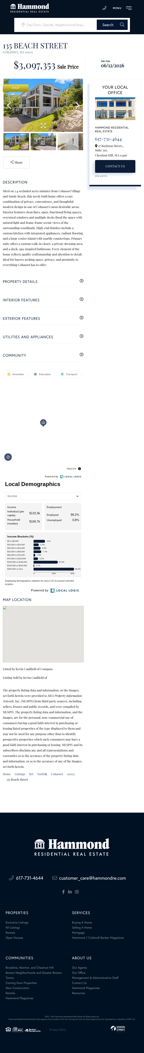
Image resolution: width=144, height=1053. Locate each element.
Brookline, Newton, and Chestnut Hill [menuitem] (30, 968)
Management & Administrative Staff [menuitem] (95, 978)
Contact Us (115, 166)
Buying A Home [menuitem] (82, 922)
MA (31, 774)
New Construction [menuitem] (17, 988)
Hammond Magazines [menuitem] (19, 998)
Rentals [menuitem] (10, 933)
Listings (20, 774)
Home (7, 774)
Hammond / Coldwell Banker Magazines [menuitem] (98, 938)
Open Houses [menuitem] (14, 938)
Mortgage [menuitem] (78, 933)
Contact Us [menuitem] (79, 983)
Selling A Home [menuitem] (82, 928)
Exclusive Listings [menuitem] (17, 922)
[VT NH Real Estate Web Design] (117, 1029)
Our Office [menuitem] (79, 973)
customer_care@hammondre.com (92, 878)
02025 (71, 774)
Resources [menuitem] (78, 993)
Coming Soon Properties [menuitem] (21, 983)
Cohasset (57, 774)
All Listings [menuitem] (13, 928)
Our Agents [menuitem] (79, 968)
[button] (112, 25)
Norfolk (42, 774)
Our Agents (101, 176)
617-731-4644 (104, 8)
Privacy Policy (57, 1029)
